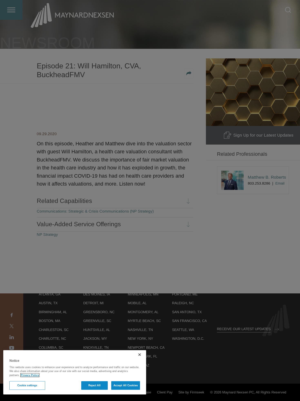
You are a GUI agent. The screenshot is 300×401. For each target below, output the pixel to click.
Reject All (94, 385)
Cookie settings (27, 385)
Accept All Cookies (125, 385)
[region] (74, 372)
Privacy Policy (30, 375)
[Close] (139, 354)
